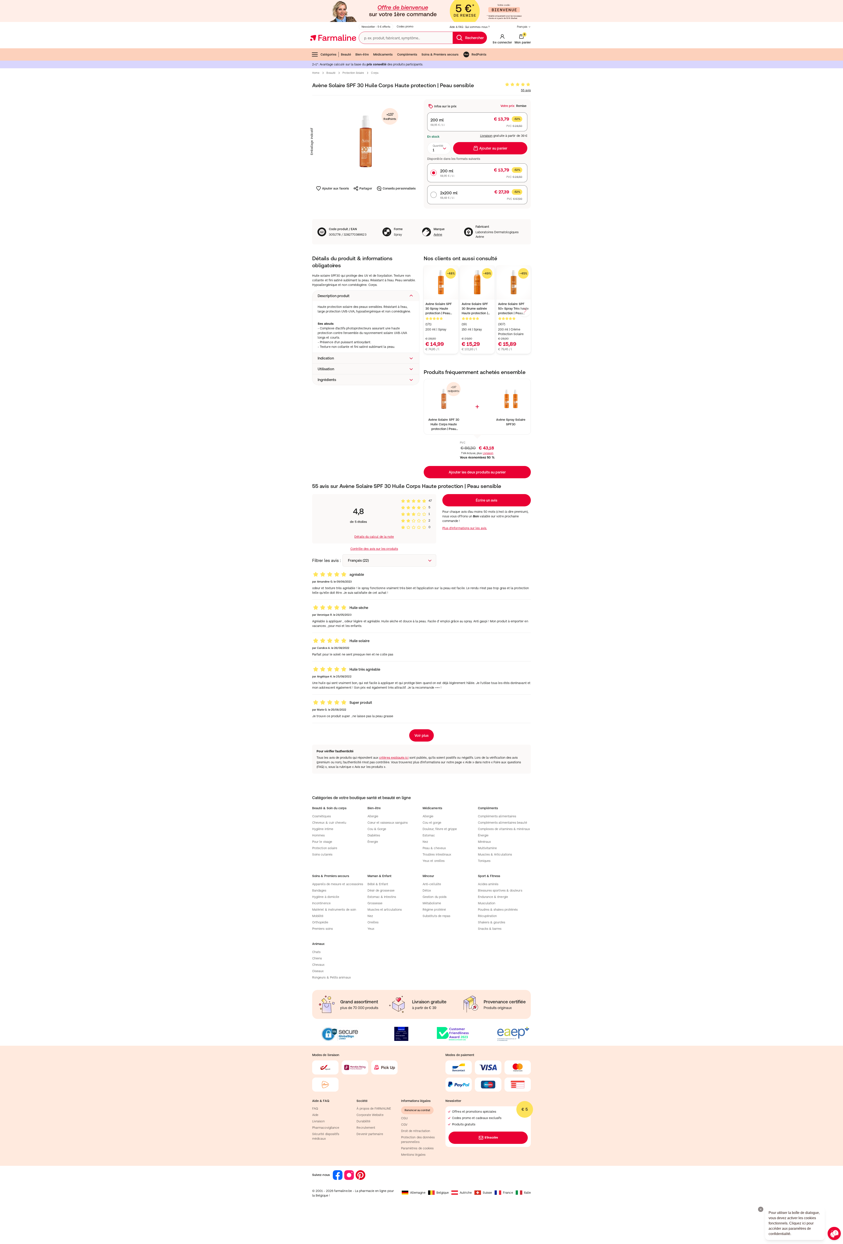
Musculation (486, 903)
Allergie (372, 816)
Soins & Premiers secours (440, 54)
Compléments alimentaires (497, 816)
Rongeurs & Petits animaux (331, 977)
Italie (527, 1192)
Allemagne (417, 1192)
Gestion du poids (435, 897)
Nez (425, 841)
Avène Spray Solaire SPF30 (510, 422)
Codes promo (405, 26)
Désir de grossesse (380, 890)
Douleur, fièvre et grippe (440, 829)
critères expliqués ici (394, 757)
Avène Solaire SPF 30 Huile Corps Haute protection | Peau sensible (443, 424)
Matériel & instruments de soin (334, 909)
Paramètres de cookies (417, 1148)
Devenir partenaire (370, 1134)
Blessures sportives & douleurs (500, 890)
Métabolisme (432, 903)
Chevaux (318, 964)
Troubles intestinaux (437, 854)
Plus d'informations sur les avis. (464, 528)
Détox (427, 890)
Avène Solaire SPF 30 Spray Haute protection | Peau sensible (438, 309)
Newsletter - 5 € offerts (376, 26)
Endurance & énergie (493, 897)
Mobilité (318, 916)
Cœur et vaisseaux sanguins (387, 822)
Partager (365, 188)
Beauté (346, 54)
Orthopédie (320, 922)
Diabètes (373, 835)
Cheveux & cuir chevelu (329, 822)
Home (315, 72)
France (508, 1192)
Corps (374, 72)
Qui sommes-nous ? (477, 27)
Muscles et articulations (384, 909)
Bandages (319, 890)
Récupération (487, 916)
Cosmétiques (321, 816)
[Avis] (517, 84)
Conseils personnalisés (399, 188)
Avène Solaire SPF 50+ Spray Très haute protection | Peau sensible (513, 309)
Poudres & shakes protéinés (498, 909)
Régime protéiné (434, 909)
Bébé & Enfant (377, 884)
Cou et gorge (432, 822)
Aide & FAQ (456, 27)
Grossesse (375, 903)
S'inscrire (491, 1137)
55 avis (526, 90)
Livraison (486, 135)
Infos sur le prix (445, 106)
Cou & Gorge (376, 829)
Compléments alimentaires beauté (502, 822)
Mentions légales (413, 1154)
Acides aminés (488, 884)
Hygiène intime (322, 829)
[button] (365, 296)
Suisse (487, 1192)
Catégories (328, 54)
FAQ (315, 1108)
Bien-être (362, 54)
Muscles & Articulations (495, 854)
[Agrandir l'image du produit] (366, 141)
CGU (404, 1118)
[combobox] (439, 148)
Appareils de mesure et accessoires (337, 884)
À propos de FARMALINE (374, 1108)
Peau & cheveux (434, 848)
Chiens (317, 958)
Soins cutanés (322, 854)
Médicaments (383, 54)
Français (522, 26)
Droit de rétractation (415, 1131)
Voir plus (421, 735)
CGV (404, 1124)
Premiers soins (322, 928)
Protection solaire (353, 72)
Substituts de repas (436, 916)
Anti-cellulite (432, 884)
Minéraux (484, 841)
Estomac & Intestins (381, 897)
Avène (438, 234)
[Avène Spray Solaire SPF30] (511, 399)
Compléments (407, 54)
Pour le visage (322, 841)
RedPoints (479, 54)
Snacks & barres (490, 928)
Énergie (372, 841)
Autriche (466, 1192)
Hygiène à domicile (325, 897)
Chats (316, 952)
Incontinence (321, 903)
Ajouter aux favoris (335, 188)
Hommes (318, 835)
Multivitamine (487, 848)
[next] (525, 310)
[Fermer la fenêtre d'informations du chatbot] (760, 1209)
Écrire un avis (486, 500)
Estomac (429, 835)
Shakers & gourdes (491, 922)
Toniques (484, 861)
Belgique (442, 1192)
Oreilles (373, 922)
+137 (390, 116)
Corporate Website (370, 1115)
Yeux (370, 928)
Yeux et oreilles (434, 861)
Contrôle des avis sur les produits (374, 549)
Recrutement (366, 1127)
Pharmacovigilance (325, 1127)
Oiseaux (318, 971)
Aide (315, 1115)
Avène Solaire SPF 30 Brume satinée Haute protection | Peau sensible (475, 309)
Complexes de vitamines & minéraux (504, 829)
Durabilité (363, 1121)
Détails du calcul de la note (374, 536)
